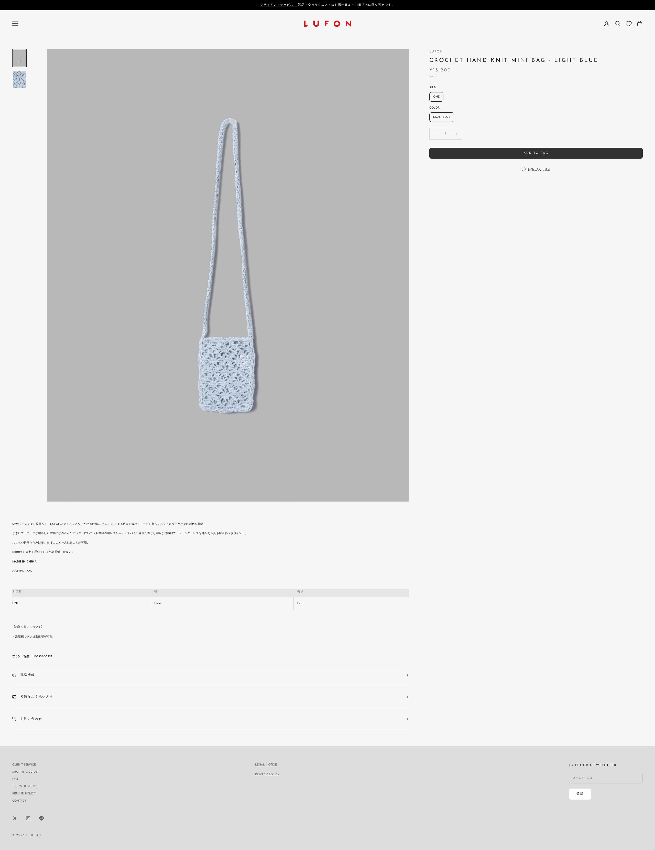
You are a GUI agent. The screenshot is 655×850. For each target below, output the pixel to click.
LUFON (436, 51)
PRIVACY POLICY (267, 774)
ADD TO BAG (535, 153)
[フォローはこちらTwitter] (14, 818)
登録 (580, 793)
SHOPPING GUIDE (24, 772)
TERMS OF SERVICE (26, 786)
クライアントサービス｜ (278, 5)
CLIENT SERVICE (24, 764)
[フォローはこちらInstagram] (28, 818)
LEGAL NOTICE (266, 764)
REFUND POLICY (24, 793)
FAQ (15, 779)
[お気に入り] (628, 23)
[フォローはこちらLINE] (41, 818)
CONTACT (19, 801)
